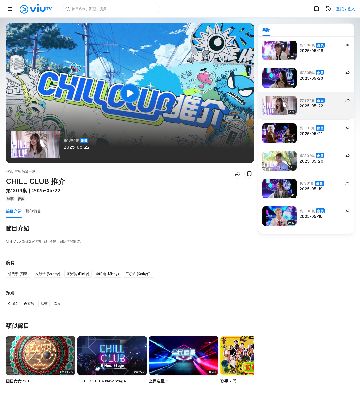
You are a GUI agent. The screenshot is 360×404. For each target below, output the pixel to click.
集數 (266, 29)
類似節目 (33, 211)
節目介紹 (14, 211)
